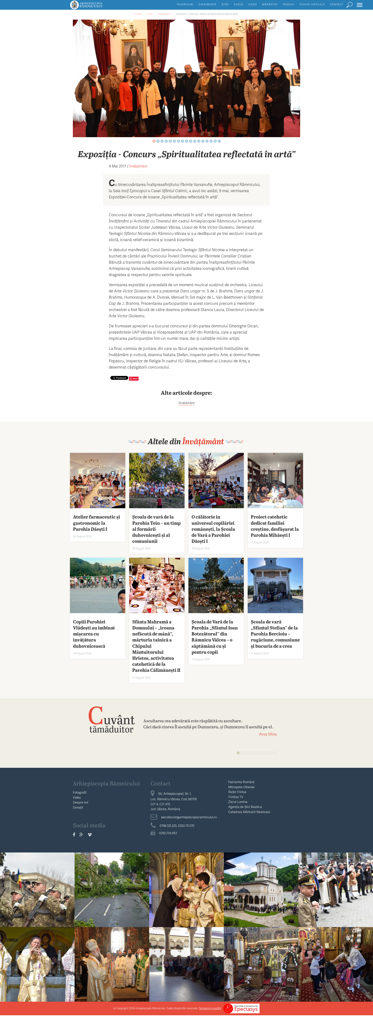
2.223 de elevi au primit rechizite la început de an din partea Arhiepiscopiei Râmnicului (336, 968)
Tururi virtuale (312, 4)
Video (252, 4)
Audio (238, 4)
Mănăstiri (270, 4)
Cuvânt (111, 719)
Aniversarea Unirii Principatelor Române (336, 887)
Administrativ (37, 877)
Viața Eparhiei (186, 877)
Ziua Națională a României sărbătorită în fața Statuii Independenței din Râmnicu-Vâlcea (37, 893)
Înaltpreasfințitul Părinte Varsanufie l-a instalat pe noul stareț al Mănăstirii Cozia (112, 965)
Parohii (289, 4)
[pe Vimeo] (90, 834)
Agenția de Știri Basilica (245, 806)
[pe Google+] (81, 834)
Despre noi (80, 802)
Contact (336, 4)
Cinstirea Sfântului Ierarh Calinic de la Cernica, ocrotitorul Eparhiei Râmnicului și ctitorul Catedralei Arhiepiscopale (37, 971)
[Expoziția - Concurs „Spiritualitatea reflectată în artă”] (186, 78)
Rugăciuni (185, 4)
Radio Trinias (237, 792)
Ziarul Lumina (238, 801)
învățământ (187, 403)
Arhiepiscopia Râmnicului (106, 783)
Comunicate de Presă (112, 877)
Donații (78, 807)
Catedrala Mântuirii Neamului (249, 812)
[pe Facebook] (74, 834)
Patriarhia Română (241, 782)
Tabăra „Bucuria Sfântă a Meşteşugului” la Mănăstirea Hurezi (186, 965)
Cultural (335, 877)
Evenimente (208, 4)
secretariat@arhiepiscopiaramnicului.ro (189, 817)
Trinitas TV (235, 797)
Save (135, 378)
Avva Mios (268, 734)
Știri (225, 4)
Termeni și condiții (210, 1008)
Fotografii (79, 792)
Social (336, 951)
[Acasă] (95, 6)
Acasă (138, 14)
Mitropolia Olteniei (241, 787)
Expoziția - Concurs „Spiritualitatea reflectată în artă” (207, 14)
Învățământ (164, 14)
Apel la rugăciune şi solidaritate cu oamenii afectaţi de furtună (112, 887)
